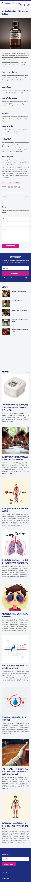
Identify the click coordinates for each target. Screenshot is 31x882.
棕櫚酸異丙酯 (17, 182)
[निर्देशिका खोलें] (2, 3)
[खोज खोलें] (21, 5)
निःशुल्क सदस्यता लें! (15, 273)
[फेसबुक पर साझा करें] (9, 187)
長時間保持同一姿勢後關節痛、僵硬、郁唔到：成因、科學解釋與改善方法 (15, 825)
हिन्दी (3, 872)
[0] (28, 5)
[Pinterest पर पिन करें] (12, 187)
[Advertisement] (15, 355)
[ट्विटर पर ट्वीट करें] (15, 187)
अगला (26, 197)
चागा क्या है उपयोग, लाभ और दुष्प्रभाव (19, 310)
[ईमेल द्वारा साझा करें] (19, 187)
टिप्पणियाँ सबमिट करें (10, 245)
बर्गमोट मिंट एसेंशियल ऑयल (17, 301)
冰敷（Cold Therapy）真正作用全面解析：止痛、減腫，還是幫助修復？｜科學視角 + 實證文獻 (15, 771)
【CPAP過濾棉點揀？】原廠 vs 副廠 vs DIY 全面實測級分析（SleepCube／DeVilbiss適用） (15, 407)
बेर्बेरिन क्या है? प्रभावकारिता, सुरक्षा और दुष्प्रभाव (20, 320)
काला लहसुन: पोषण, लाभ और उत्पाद (19, 291)
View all (27, 372)
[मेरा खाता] (24, 5)
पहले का (5, 197)
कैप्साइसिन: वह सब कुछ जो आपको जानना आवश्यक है (20, 330)
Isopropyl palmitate (9, 182)
